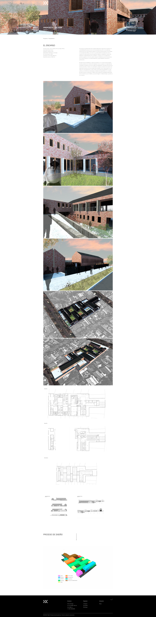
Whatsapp (85, 607)
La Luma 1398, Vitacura (72, 605)
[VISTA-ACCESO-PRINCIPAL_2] (78, 265)
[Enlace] (45, 3)
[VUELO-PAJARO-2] (78, 361)
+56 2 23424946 (71, 608)
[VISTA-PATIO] (78, 159)
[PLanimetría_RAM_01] (78, 403)
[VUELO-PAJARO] (78, 314)
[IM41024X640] (78, 567)
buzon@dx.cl (70, 607)
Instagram (85, 603)
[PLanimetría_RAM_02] (78, 438)
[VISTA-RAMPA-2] (78, 212)
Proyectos (45, 38)
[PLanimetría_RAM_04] (78, 507)
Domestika (85, 605)
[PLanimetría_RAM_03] (78, 472)
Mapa (100, 603)
